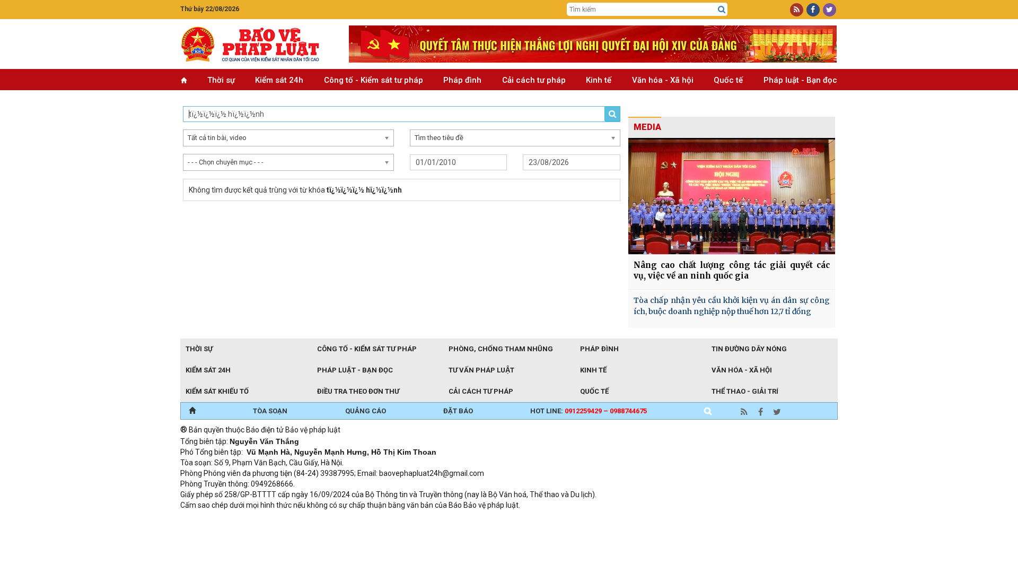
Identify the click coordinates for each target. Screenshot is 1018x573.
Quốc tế (728, 80)
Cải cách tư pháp (534, 80)
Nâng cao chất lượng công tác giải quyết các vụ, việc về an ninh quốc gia (732, 270)
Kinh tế (598, 80)
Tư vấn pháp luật (481, 370)
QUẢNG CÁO (365, 411)
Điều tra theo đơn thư (358, 391)
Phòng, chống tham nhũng (501, 349)
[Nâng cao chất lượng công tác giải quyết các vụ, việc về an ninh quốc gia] (731, 196)
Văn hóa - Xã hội (663, 80)
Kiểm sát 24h (279, 80)
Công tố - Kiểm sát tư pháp (373, 80)
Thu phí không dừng (369, 519)
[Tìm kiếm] (721, 9)
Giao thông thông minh (288, 519)
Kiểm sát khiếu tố (217, 391)
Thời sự (221, 80)
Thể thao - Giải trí (745, 391)
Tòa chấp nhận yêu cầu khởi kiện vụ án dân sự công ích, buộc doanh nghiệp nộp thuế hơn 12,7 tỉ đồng (732, 306)
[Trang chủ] (192, 411)
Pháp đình (462, 80)
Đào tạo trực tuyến (442, 519)
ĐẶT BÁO (458, 411)
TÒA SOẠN (270, 411)
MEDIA (647, 127)
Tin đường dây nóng (749, 349)
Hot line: (588, 411)
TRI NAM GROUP (212, 519)
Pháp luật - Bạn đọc (800, 80)
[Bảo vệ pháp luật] (256, 44)
